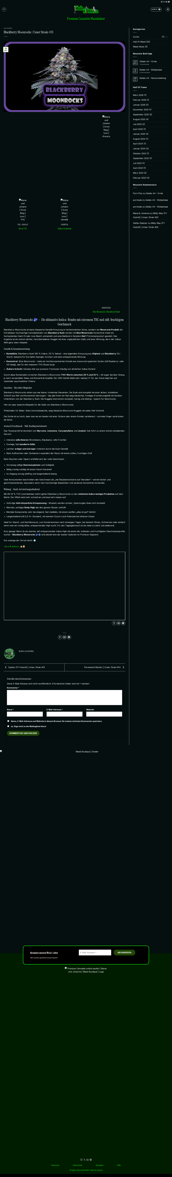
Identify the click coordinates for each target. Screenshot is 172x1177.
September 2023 (141, 158)
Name (10, 709)
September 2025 (141, 114)
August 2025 (139, 119)
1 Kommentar (147, 64)
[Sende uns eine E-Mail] (166, 2)
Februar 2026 (139, 100)
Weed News (138, 46)
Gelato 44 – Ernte (148, 61)
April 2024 (138, 143)
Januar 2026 (139, 105)
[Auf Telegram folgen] (169, 2)
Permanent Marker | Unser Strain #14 (102, 667)
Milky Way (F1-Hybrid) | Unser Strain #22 (150, 215)
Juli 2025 (137, 124)
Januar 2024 (139, 148)
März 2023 (138, 173)
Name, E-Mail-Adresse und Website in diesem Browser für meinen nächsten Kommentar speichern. (56, 721)
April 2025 (138, 129)
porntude (137, 200)
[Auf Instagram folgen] (161, 2)
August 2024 (139, 139)
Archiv (136, 37)
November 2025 (140, 109)
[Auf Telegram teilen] (123, 623)
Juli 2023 (137, 163)
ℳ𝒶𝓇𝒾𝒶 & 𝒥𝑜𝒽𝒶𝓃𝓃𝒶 (11, 546)
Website (90, 709)
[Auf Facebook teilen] (114, 623)
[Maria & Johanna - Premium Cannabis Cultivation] (86, 9)
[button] (4, 9)
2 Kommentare (148, 72)
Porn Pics (137, 193)
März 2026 (138, 95)
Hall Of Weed (8, 28)
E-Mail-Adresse (55, 709)
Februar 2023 (139, 178)
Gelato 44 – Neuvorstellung (152, 78)
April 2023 (138, 168)
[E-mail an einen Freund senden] (118, 623)
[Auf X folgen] (164, 2)
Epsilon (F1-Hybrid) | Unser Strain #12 (26, 667)
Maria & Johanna (141, 213)
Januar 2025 (139, 134)
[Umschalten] (166, 36)
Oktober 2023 (139, 153)
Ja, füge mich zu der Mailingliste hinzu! (28, 726)
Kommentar (13, 688)
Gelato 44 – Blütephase (150, 70)
